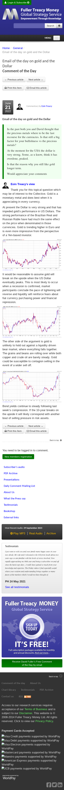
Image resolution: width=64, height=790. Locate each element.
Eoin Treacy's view (23, 184)
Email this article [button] (38, 87)
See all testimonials (17, 587)
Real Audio (35, 533)
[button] (59, 25)
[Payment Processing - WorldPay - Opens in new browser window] (13, 777)
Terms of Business (35, 709)
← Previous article (14, 79)
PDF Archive (46, 690)
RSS (21, 696)
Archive (51, 533)
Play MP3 (19, 533)
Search (50, 25)
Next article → (36, 79)
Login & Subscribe (16, 2)
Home (6, 48)
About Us (35, 683)
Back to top (54, 440)
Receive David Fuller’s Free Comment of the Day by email (32, 663)
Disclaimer (25, 713)
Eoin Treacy (47, 106)
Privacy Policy (44, 721)
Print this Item (14, 87)
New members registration (18, 456)
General (18, 48)
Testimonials (28, 690)
